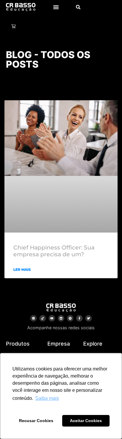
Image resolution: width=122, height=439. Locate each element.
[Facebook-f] (79, 318)
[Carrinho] (13, 26)
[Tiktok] (42, 318)
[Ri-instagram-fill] (33, 318)
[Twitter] (88, 318)
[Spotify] (70, 318)
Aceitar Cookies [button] (86, 420)
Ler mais (22, 269)
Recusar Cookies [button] (36, 420)
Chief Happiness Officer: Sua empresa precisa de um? (53, 251)
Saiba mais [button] (47, 398)
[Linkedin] (61, 318)
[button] (56, 7)
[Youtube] (52, 318)
